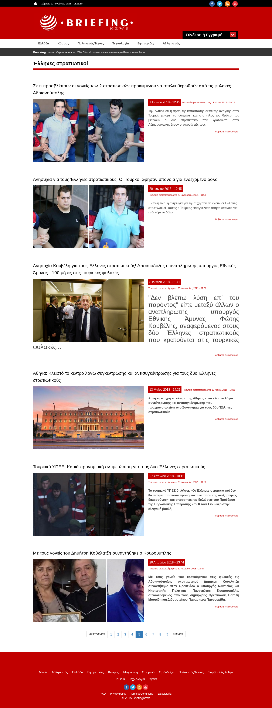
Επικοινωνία (164, 694)
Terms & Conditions (141, 694)
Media (43, 672)
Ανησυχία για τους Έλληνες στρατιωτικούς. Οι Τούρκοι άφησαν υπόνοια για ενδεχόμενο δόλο (125, 179)
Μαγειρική (130, 672)
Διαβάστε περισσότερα (226, 131)
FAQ (103, 694)
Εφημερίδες (145, 43)
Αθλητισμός (171, 43)
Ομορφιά (148, 672)
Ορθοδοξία (166, 672)
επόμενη (178, 633)
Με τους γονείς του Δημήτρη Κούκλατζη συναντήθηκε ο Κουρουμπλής (102, 553)
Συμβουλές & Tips (220, 672)
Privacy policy (118, 694)
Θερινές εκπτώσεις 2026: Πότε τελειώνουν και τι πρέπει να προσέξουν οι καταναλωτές (100, 52)
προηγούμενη (97, 633)
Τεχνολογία (120, 43)
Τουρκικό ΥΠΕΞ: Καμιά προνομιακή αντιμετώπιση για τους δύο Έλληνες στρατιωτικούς (119, 466)
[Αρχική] (87, 23)
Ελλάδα (43, 43)
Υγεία (153, 679)
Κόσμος (63, 43)
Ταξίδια (120, 679)
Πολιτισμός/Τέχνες (91, 43)
